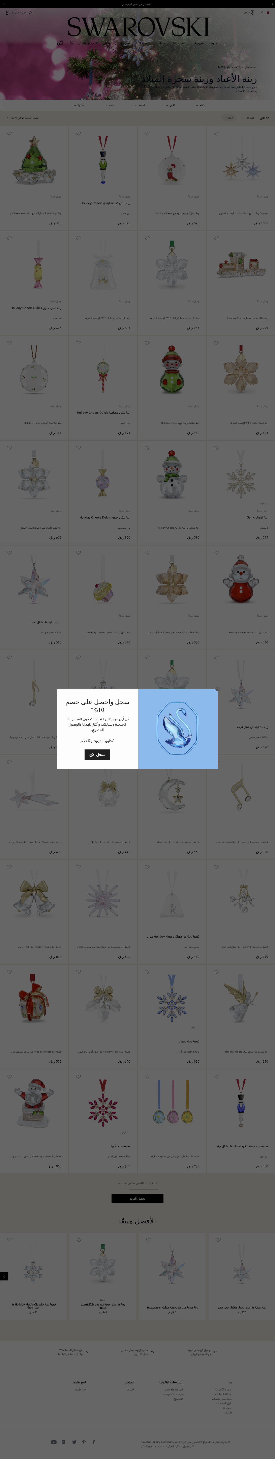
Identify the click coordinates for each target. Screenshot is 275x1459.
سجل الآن (97, 754)
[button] (217, 689)
